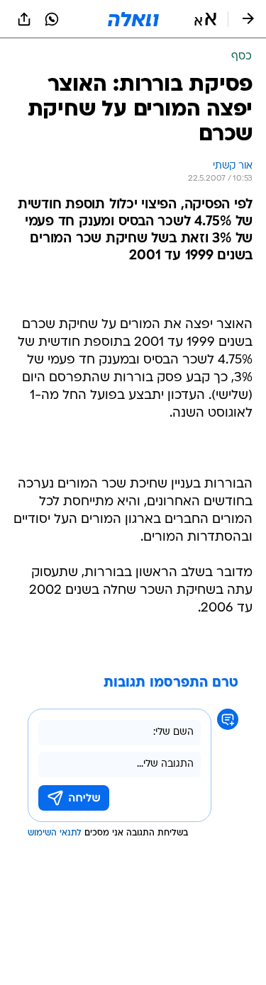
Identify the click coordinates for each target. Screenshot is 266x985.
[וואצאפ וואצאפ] (52, 19)
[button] (205, 19)
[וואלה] (133, 19)
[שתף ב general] (24, 19)
